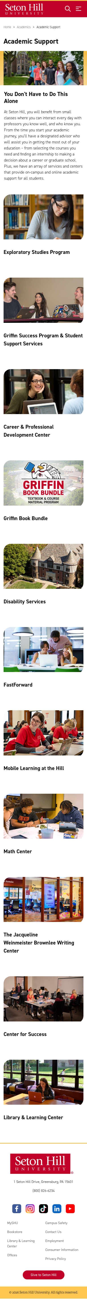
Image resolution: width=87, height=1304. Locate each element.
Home (7, 27)
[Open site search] (68, 9)
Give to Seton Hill (43, 1274)
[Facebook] (16, 1208)
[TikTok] (43, 1208)
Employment (54, 1240)
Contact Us (53, 1232)
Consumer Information (61, 1249)
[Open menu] (78, 9)
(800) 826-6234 (44, 1190)
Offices (12, 1255)
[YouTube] (70, 1208)
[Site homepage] (24, 9)
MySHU (12, 1223)
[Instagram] (30, 1208)
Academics (24, 27)
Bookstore (14, 1232)
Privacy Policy (55, 1258)
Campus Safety (56, 1223)
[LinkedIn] (56, 1208)
